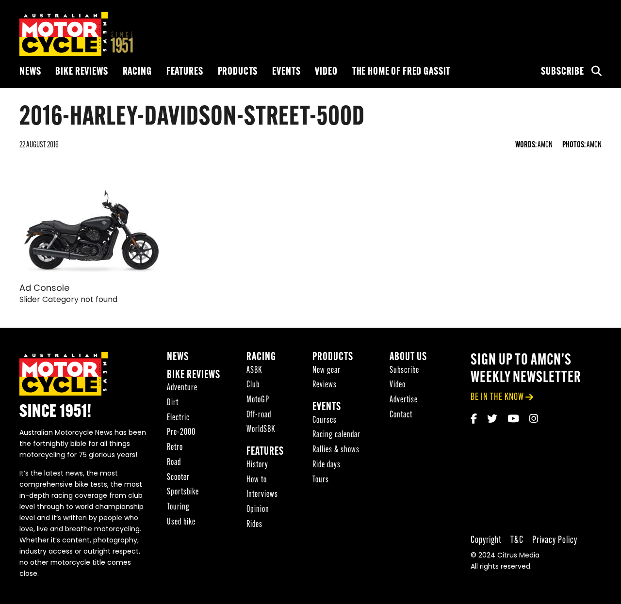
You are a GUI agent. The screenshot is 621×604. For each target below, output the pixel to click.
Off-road (258, 415)
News (30, 72)
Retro (175, 447)
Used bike (181, 522)
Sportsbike (183, 492)
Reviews (324, 385)
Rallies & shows (336, 450)
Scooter (178, 477)
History (257, 465)
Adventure (182, 388)
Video (326, 72)
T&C (516, 540)
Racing (137, 72)
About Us (408, 357)
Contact (401, 415)
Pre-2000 (181, 432)
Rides (254, 524)
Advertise (404, 400)
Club (253, 385)
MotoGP (257, 400)
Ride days (326, 465)
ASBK (254, 370)
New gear (326, 370)
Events (286, 72)
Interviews (262, 494)
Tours (320, 480)
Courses (324, 420)
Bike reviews (81, 72)
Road (174, 462)
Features (184, 72)
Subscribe (562, 72)
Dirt (173, 403)
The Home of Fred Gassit (401, 72)
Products (238, 72)
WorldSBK (260, 429)
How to (256, 480)
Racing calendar (336, 435)
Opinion (257, 509)
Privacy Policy (554, 540)
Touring (178, 507)
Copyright (486, 540)
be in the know (497, 397)
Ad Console (44, 289)
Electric (178, 418)
